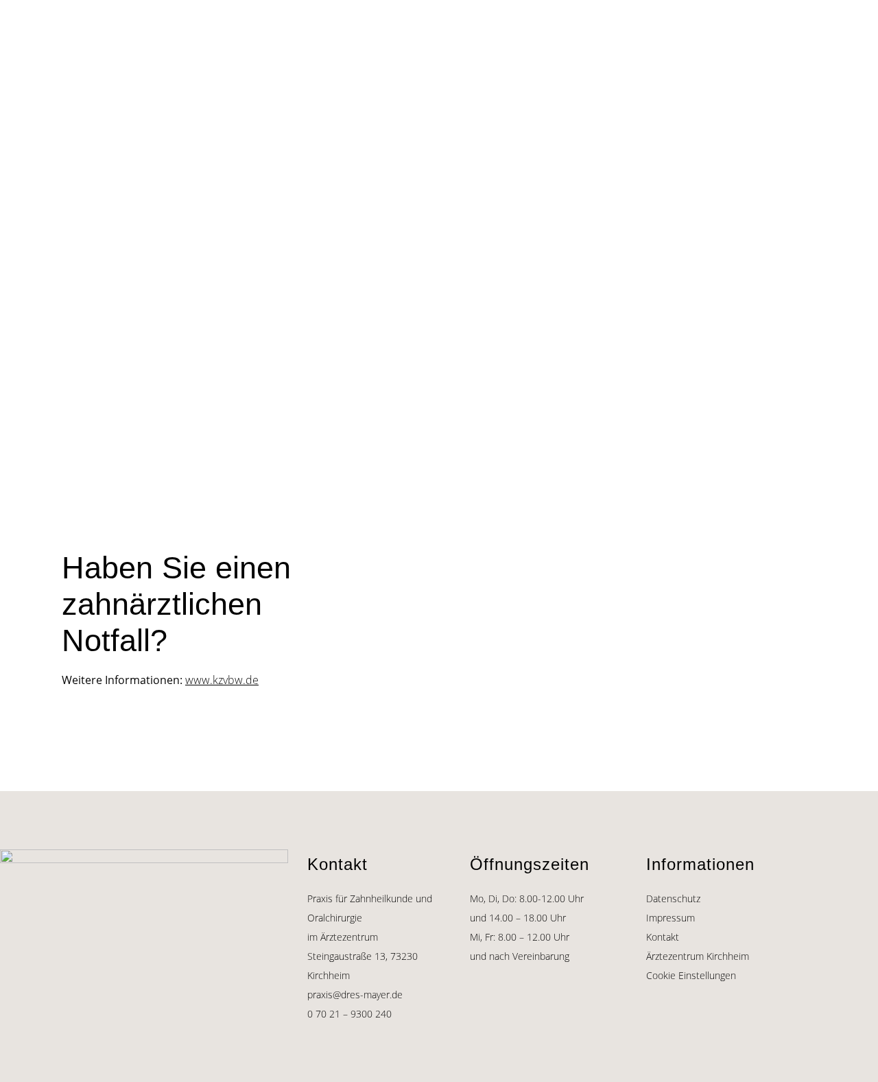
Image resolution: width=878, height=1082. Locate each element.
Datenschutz (673, 898)
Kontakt (662, 936)
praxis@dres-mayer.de (355, 994)
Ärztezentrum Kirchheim (697, 956)
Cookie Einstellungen (691, 975)
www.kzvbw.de (222, 679)
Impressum (670, 917)
